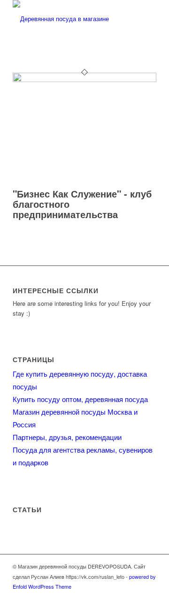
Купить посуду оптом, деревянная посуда (80, 399)
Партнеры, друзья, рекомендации (67, 437)
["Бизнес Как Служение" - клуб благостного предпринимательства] (84, 79)
